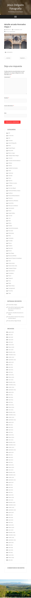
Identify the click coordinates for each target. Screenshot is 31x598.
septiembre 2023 (12, 419)
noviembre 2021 (11, 474)
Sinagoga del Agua (12, 268)
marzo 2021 (10, 494)
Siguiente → (23, 58)
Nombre (6, 98)
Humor (9, 210)
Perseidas (10, 240)
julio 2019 (10, 545)
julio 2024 (10, 394)
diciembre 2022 (11, 442)
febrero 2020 (11, 527)
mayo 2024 (10, 399)
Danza (9, 178)
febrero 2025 (11, 377)
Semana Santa (11, 263)
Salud (9, 260)
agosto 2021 (10, 482)
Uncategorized (11, 288)
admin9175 (8, 29)
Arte (9, 138)
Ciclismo (10, 163)
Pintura (10, 243)
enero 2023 (10, 439)
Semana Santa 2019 (12, 265)
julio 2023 (10, 424)
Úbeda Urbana (11, 285)
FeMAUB (10, 185)
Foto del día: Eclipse (12, 304)
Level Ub (10, 215)
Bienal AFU (10, 150)
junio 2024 (10, 397)
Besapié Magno (11, 148)
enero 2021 (10, 499)
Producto (10, 245)
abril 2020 (10, 522)
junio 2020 (10, 517)
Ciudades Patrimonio (13, 168)
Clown (9, 170)
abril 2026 (10, 342)
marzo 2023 (11, 434)
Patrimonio (10, 238)
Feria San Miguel (12, 188)
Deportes (10, 180)
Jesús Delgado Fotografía (15, 6)
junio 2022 (10, 457)
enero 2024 (10, 409)
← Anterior (7, 58)
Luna (9, 218)
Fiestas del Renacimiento (13, 195)
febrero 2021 (11, 497)
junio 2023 (10, 427)
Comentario (7, 77)
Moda (9, 220)
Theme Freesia (9, 596)
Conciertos (10, 173)
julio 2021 (10, 484)
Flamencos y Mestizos (13, 200)
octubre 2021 (11, 477)
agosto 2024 (11, 392)
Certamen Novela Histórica (14, 160)
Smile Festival (11, 270)
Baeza (9, 145)
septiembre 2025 (12, 359)
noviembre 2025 (11, 354)
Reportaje (10, 248)
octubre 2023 (11, 417)
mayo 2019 (10, 550)
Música (9, 223)
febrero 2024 (11, 407)
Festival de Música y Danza (14, 190)
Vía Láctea (10, 290)
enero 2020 (10, 530)
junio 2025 (10, 367)
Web (5, 113)
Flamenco (10, 198)
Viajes (9, 293)
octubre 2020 (11, 507)
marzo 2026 (11, 344)
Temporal (10, 278)
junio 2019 (10, 547)
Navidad (10, 225)
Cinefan (10, 165)
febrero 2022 (11, 467)
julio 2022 (10, 454)
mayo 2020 (10, 520)
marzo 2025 (11, 374)
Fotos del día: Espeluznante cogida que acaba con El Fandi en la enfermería (16, 309)
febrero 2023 (11, 437)
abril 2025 (10, 372)
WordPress (22, 596)
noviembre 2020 (12, 505)
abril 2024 (10, 402)
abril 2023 (10, 432)
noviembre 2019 (11, 535)
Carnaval (10, 158)
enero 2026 (10, 349)
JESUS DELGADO (15, 585)
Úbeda (9, 283)
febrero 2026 (11, 347)
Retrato (10, 250)
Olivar (9, 235)
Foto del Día (10, 203)
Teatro (9, 275)
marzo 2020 (11, 525)
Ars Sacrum (10, 135)
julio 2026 (10, 334)
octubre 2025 (11, 357)
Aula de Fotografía (12, 143)
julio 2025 (10, 364)
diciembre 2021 (11, 472)
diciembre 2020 (11, 502)
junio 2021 (10, 487)
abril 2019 (10, 552)
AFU (9, 133)
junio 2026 (10, 337)
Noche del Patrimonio (13, 228)
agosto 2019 (10, 542)
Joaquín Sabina (11, 213)
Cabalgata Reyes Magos (13, 155)
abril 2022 (10, 462)
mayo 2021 (10, 489)
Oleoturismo (11, 233)
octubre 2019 (11, 537)
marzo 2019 (10, 555)
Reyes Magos (11, 253)
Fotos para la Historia (13, 205)
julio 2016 (10, 560)
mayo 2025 (10, 369)
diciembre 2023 (11, 412)
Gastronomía (11, 208)
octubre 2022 (11, 447)
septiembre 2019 (12, 540)
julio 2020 (10, 515)
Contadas (10, 175)
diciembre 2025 (11, 352)
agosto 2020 (11, 512)
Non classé (10, 230)
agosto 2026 (11, 332)
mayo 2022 (10, 459)
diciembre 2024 (11, 382)
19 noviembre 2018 (17, 29)
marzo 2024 (11, 404)
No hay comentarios (10, 31)
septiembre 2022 (12, 449)
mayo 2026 (10, 339)
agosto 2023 (11, 422)
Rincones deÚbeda (12, 255)
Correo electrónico (9, 105)
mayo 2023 (10, 429)
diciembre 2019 (11, 532)
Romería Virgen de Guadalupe (15, 258)
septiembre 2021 (12, 479)
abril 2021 (10, 492)
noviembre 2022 (11, 444)
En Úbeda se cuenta (12, 183)
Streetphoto (11, 273)
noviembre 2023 (11, 414)
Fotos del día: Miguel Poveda (14, 320)
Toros (9, 280)
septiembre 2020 (12, 510)
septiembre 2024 (12, 389)
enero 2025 (10, 379)
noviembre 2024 (12, 384)
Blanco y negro (11, 153)
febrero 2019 (11, 557)
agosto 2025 (11, 362)
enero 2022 (10, 469)
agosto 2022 (11, 452)
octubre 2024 (11, 387)
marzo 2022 (11, 464)
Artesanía (10, 140)
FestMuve (10, 193)
